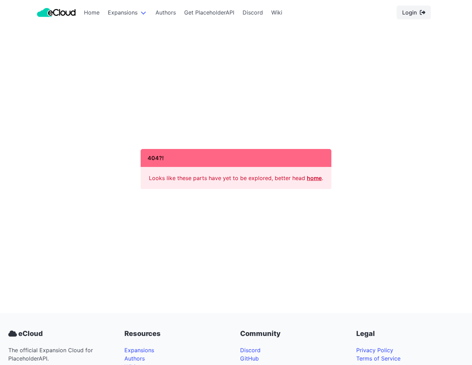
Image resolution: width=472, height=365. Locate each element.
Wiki (276, 12)
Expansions (123, 12)
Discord (253, 12)
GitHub (249, 358)
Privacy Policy (374, 350)
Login (409, 12)
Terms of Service (378, 358)
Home (92, 12)
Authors (165, 12)
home (314, 178)
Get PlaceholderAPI (209, 12)
